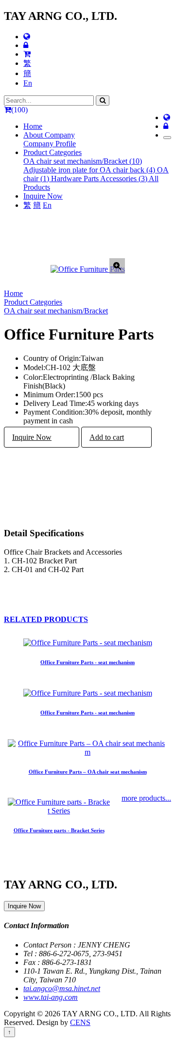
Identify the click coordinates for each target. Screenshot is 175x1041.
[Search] (102, 100)
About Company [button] (49, 135)
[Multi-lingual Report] (26, 36)
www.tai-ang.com (50, 997)
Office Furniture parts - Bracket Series (59, 830)
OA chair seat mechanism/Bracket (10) (82, 161)
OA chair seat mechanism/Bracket (56, 311)
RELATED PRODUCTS (46, 619)
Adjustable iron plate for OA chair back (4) (90, 170)
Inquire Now (43, 196)
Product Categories (33, 302)
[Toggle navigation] (167, 137)
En (27, 83)
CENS (80, 1022)
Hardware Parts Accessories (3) (100, 178)
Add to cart (106, 437)
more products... (146, 798)
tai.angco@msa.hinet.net (61, 988)
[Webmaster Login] (25, 45)
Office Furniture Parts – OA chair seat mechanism (88, 772)
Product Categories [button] (52, 152)
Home (32, 126)
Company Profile (49, 144)
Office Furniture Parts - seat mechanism (87, 662)
